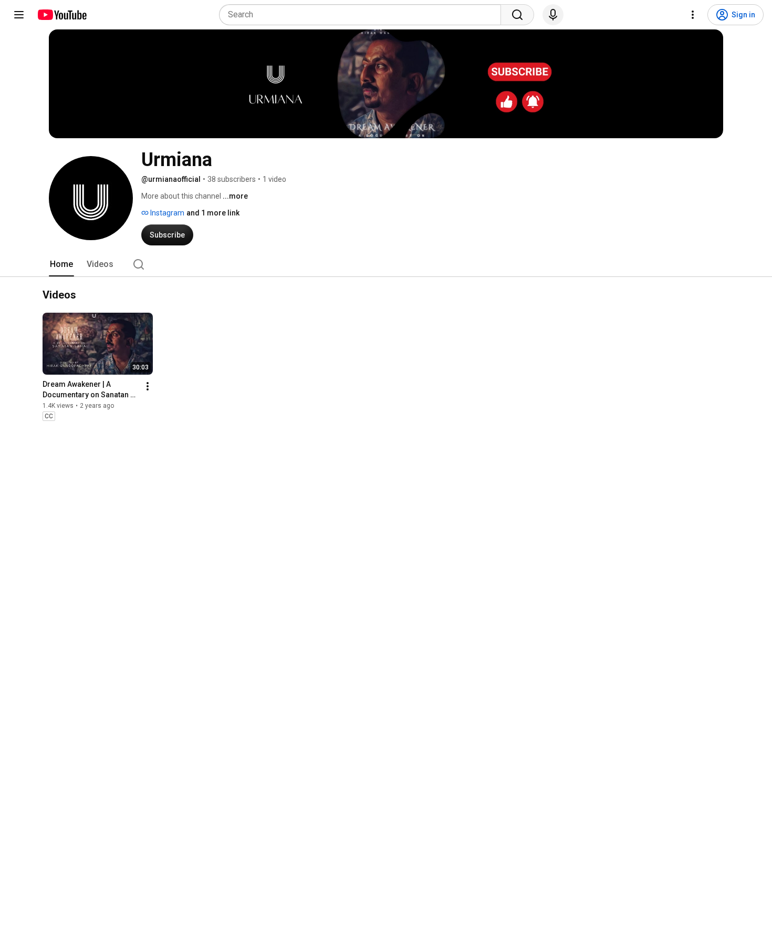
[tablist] (386, 264)
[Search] (517, 14)
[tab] (61, 264)
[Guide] (19, 14)
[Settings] (692, 14)
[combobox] (363, 14)
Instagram (166, 213)
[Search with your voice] (553, 14)
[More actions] (147, 386)
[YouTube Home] (61, 14)
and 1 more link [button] (212, 213)
